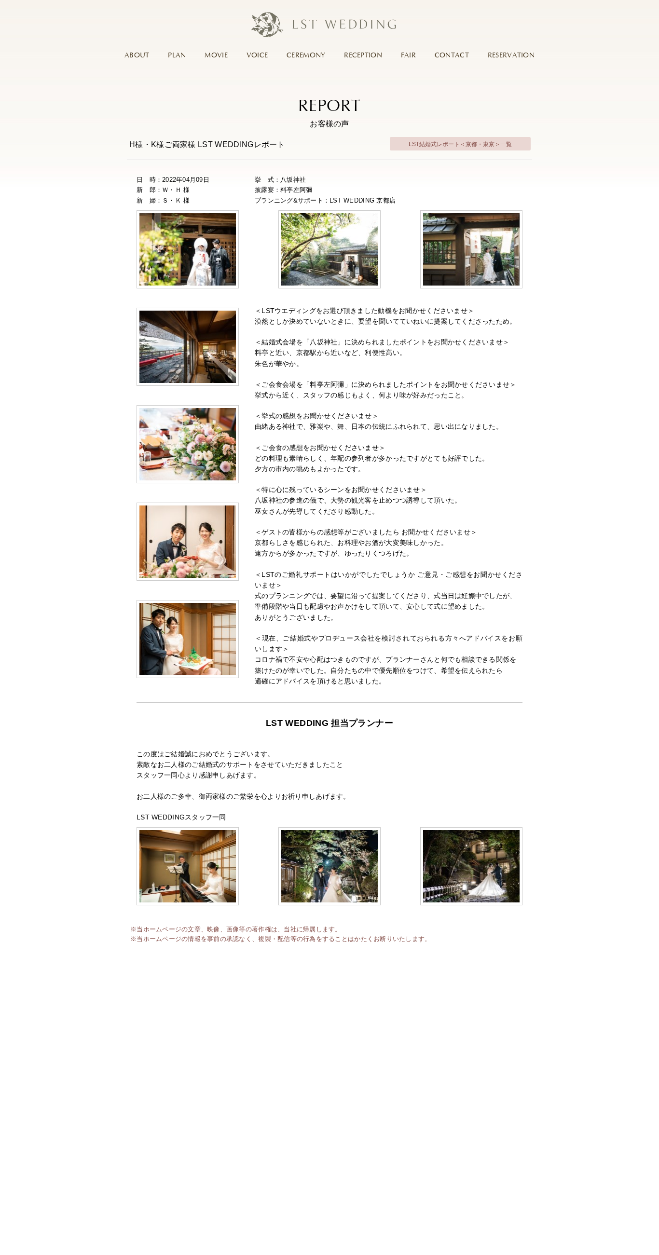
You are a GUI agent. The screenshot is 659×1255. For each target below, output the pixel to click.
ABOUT (136, 55)
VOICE (257, 55)
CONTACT (452, 55)
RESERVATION (511, 55)
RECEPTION (363, 55)
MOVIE (216, 55)
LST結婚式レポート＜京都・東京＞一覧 (460, 144)
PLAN (177, 55)
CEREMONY (306, 55)
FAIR (408, 55)
